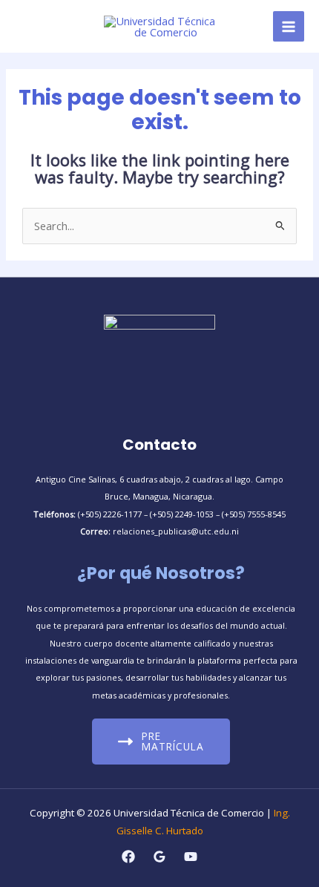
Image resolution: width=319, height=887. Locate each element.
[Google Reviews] (159, 856)
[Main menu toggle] (288, 26)
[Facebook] (128, 856)
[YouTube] (190, 856)
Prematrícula (173, 741)
